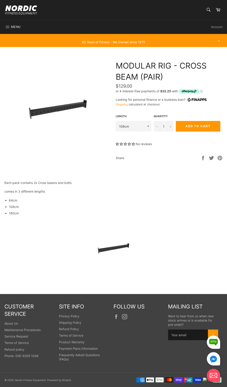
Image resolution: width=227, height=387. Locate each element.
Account (217, 27)
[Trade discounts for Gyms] (113, 45)
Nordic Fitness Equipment (30, 380)
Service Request (16, 336)
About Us (11, 323)
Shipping (122, 104)
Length (121, 116)
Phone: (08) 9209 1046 (21, 356)
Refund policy (14, 349)
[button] (125, 144)
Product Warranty (71, 342)
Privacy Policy (69, 316)
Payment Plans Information (78, 348)
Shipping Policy (70, 322)
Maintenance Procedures (22, 330)
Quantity (161, 116)
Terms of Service (16, 343)
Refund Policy (69, 329)
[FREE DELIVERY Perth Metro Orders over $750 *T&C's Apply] (113, 36)
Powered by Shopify (59, 380)
